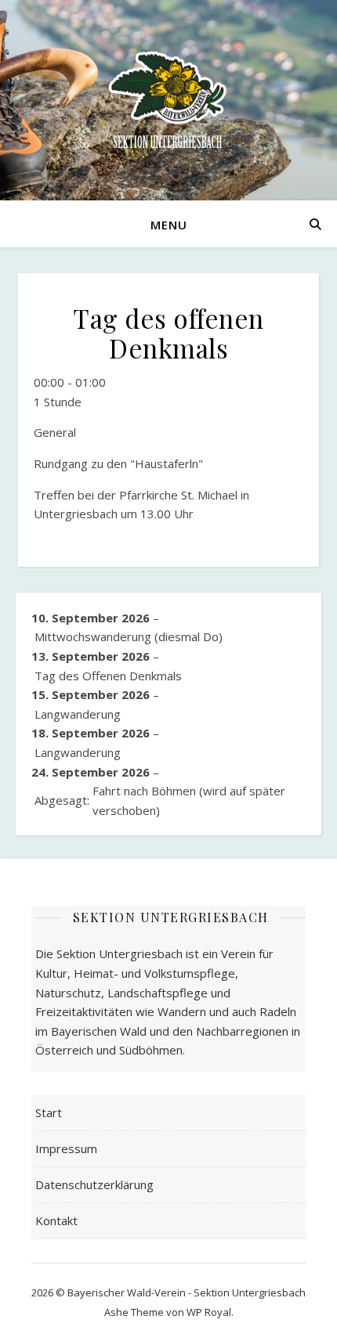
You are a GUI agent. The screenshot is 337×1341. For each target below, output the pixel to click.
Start (48, 1112)
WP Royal (209, 1312)
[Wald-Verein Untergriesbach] (168, 100)
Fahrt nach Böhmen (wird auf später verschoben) (159, 800)
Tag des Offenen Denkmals (108, 675)
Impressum (66, 1148)
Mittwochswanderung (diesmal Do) (128, 636)
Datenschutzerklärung (94, 1184)
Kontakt (56, 1220)
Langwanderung (77, 714)
